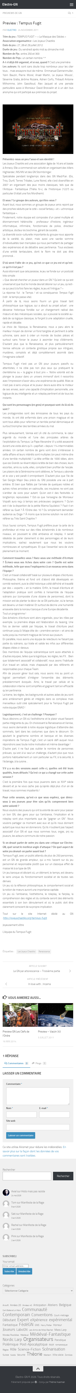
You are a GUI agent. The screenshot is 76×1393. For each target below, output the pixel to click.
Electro (11, 30)
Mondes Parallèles (11, 1335)
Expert (23, 1320)
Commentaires (17, 1063)
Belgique (65, 1305)
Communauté (34, 1309)
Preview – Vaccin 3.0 (49, 1031)
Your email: (9, 1261)
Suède (13, 1355)
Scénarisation (53, 1349)
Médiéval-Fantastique (50, 1334)
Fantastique (10, 1325)
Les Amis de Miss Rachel (41, 1330)
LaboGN (22, 1330)
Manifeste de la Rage (32, 1202)
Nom (9, 1108)
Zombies (68, 1355)
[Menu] (71, 4)
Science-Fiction (29, 1349)
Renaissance (44, 951)
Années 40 (27, 1305)
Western (47, 1355)
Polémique (10, 1344)
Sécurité (21, 1354)
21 (70, 1007)
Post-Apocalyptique (34, 1344)
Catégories (8, 1285)
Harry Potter (46, 1325)
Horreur (57, 1325)
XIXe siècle (57, 1354)
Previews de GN (12, 13)
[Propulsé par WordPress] (35, 1382)
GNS (37, 1325)
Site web (10, 1120)
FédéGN (26, 1324)
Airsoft (6, 1305)
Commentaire (14, 1084)
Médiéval (25, 1335)
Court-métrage (61, 1315)
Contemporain (16, 1315)
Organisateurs (38, 1339)
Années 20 (15, 1305)
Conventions (42, 1315)
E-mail (43, 1108)
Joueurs (9, 1329)
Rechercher (9, 1169)
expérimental (60, 1320)
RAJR (51, 1344)
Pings (40, 1063)
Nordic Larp (12, 1339)
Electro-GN (9, 4)
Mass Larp (60, 1329)
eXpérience (39, 1320)
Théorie (34, 1354)
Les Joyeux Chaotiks (26, 951)
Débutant (9, 1320)
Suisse (6, 1354)
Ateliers (53, 1305)
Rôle (13, 1349)
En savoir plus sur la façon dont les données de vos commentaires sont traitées (34, 1151)
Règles (6, 1350)
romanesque (61, 1344)
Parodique (60, 1340)
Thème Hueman (57, 1382)
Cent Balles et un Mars (12, 1310)
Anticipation (39, 1305)
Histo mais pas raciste (33, 1191)
